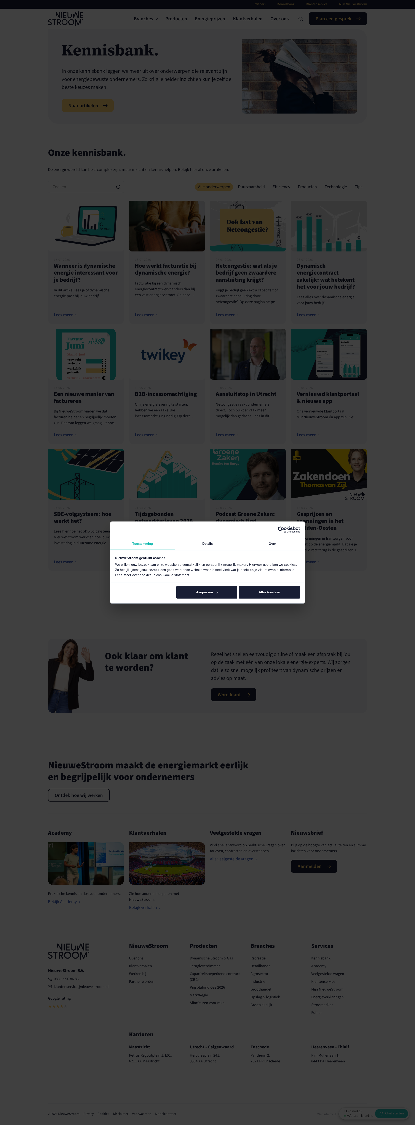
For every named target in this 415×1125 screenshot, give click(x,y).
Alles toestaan (269, 592)
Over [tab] (272, 543)
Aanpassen (204, 592)
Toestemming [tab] (142, 543)
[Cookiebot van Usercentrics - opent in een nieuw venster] (281, 529)
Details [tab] (207, 543)
